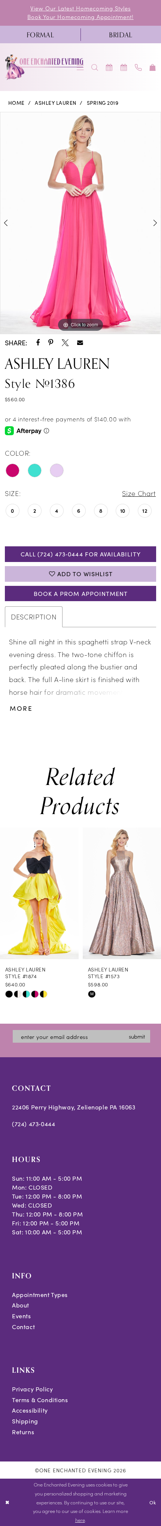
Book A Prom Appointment (81, 593)
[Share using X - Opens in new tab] (65, 342)
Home (16, 102)
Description (34, 616)
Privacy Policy (32, 1389)
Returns (23, 1432)
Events (21, 1316)
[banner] (44, 67)
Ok (152, 1502)
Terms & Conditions (40, 1400)
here (80, 1519)
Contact (23, 1327)
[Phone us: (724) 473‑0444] (138, 67)
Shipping (25, 1421)
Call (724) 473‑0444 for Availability (81, 554)
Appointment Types (40, 1295)
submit (137, 1036)
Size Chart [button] (139, 493)
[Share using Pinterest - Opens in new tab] (50, 342)
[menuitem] (40, 35)
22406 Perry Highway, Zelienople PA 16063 (73, 1107)
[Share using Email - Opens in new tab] (80, 343)
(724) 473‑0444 (33, 1124)
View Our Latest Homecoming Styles (80, 8)
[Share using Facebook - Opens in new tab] (38, 342)
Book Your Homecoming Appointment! (80, 17)
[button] (153, 67)
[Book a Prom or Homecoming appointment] (123, 67)
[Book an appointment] (109, 67)
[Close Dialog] (7, 1502)
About (20, 1305)
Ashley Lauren (55, 102)
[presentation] (39, 893)
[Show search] (95, 67)
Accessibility (30, 1410)
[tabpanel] (80, 223)
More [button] (21, 708)
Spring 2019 (103, 102)
